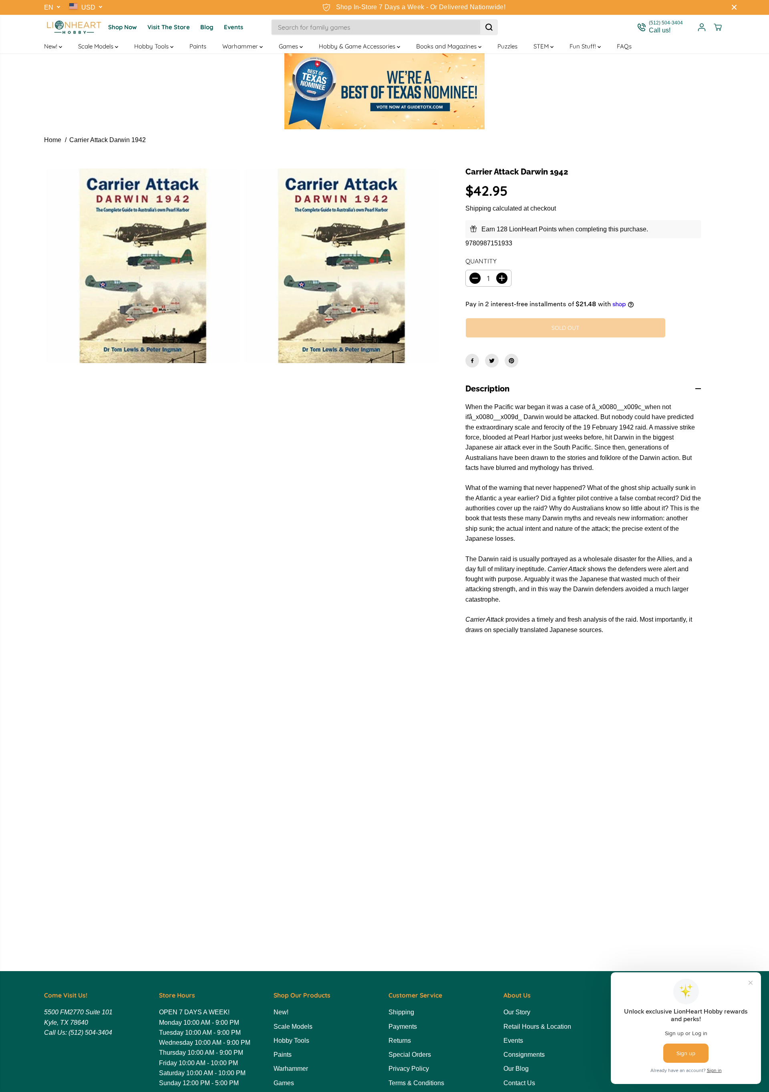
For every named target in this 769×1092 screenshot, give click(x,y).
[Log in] (702, 27)
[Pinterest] (511, 360)
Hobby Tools (152, 46)
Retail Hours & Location (537, 1026)
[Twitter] (492, 360)
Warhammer (241, 46)
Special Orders (410, 1054)
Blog (206, 27)
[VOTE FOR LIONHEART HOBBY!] (384, 91)
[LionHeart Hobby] (74, 27)
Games (289, 46)
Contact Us (519, 1083)
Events (233, 27)
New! (51, 46)
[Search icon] (489, 27)
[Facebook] (472, 360)
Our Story (516, 1012)
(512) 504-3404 (90, 1032)
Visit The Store (168, 27)
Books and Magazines (447, 46)
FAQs (624, 46)
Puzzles (507, 46)
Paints (197, 46)
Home (52, 139)
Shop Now (122, 27)
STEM (541, 46)
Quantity (481, 261)
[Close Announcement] (734, 7)
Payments (403, 1026)
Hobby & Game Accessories (358, 46)
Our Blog (516, 1068)
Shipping (478, 208)
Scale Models (96, 46)
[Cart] (718, 27)
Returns (400, 1040)
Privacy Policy (409, 1068)
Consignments (524, 1054)
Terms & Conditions (416, 1083)
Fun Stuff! (584, 46)
